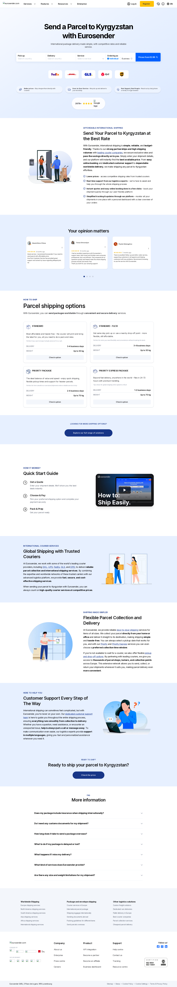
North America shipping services (33, 909)
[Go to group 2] (87, 276)
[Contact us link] (158, 3)
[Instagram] (161, 946)
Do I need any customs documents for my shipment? (61, 823)
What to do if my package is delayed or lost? (57, 844)
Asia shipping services (29, 917)
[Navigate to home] (12, 4)
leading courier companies (110, 152)
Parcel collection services (123, 921)
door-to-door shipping (127, 630)
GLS (63, 567)
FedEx (57, 567)
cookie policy (127, 984)
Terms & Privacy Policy (158, 984)
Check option (55, 357)
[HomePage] (32, 942)
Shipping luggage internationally (79, 913)
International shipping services (32, 924)
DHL (45, 567)
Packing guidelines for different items (81, 921)
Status (117, 984)
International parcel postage (77, 909)
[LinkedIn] (165, 946)
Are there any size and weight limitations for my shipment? (64, 875)
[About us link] (163, 3)
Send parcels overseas (76, 924)
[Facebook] (157, 946)
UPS (50, 567)
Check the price (88, 775)
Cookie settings (141, 984)
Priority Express (119, 644)
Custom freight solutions (122, 905)
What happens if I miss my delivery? (53, 854)
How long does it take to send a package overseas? (60, 834)
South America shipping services (33, 913)
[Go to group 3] (90, 276)
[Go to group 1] (84, 276)
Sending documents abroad (77, 917)
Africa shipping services (30, 921)
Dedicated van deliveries (122, 909)
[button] (88, 57)
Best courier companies (122, 917)
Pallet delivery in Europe (122, 913)
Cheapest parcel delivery (122, 924)
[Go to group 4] (93, 276)
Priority (104, 644)
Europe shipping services (30, 905)
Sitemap (110, 984)
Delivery (51, 56)
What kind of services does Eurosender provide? (59, 865)
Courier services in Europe (77, 905)
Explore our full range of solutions (88, 433)
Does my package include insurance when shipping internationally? (69, 813)
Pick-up (21, 56)
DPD (72, 567)
